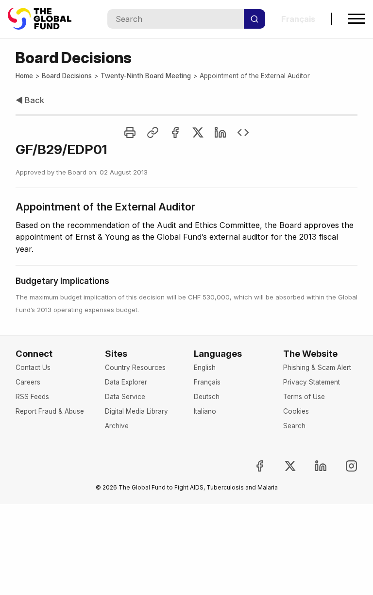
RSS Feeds (32, 397)
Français (207, 382)
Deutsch (207, 397)
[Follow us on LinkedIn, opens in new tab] (313, 466)
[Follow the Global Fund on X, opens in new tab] (282, 466)
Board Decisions (67, 76)
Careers (28, 382)
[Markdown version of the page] (243, 132)
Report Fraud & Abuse (50, 411)
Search (294, 426)
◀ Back (30, 100)
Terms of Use (304, 397)
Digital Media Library (136, 411)
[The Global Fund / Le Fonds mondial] (44, 19)
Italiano (205, 411)
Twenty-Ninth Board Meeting (146, 76)
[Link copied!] (153, 132)
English (205, 367)
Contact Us (33, 367)
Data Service (125, 397)
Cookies (296, 411)
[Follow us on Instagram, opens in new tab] (343, 466)
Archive (117, 426)
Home (24, 76)
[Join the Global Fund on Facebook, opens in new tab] (252, 466)
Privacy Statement (311, 382)
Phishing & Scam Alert (317, 367)
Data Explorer (126, 382)
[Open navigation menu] (356, 18)
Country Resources (135, 367)
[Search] (254, 19)
